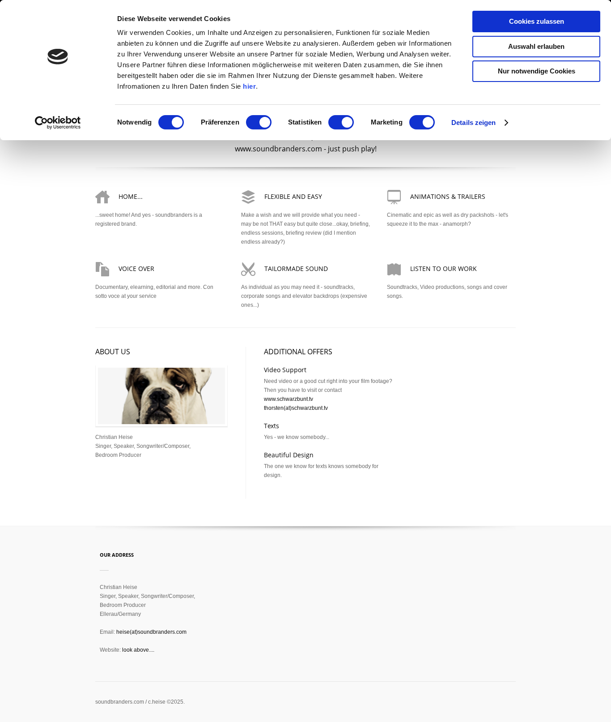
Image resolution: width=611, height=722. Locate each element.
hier (249, 86)
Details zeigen (473, 122)
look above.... (138, 650)
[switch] (259, 122)
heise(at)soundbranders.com (151, 632)
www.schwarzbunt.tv (288, 399)
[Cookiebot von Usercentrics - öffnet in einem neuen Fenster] (58, 122)
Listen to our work (443, 268)
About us (112, 352)
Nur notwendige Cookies (536, 71)
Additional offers (298, 352)
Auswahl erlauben (536, 46)
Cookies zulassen (536, 21)
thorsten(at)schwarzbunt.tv (296, 408)
